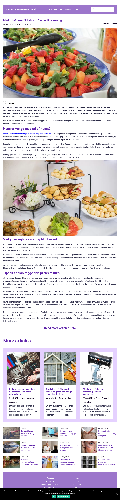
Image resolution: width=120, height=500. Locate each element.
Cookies (67, 9)
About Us (58, 9)
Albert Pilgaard (102, 398)
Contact (76, 9)
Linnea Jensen (28, 398)
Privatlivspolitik (63, 496)
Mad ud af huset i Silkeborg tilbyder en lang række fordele (27, 134)
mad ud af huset (110, 23)
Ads (50, 9)
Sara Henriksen (65, 398)
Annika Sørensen (26, 24)
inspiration (13, 402)
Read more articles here (60, 328)
